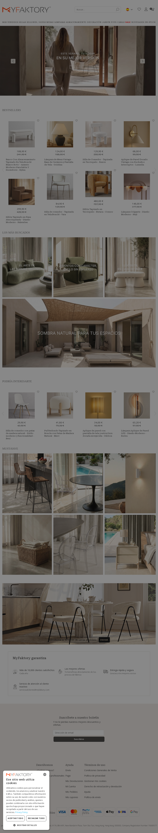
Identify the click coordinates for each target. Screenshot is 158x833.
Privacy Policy (21, 812)
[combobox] (44, 774)
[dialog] (26, 800)
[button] (26, 825)
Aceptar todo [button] (15, 818)
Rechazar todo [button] (36, 818)
